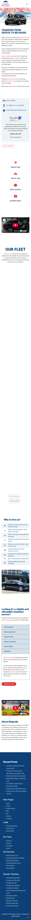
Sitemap (8, 816)
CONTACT (9, 818)
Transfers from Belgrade (13, 877)
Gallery (8, 848)
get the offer (14, 496)
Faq (7, 813)
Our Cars (8, 843)
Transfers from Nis (11, 883)
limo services (16, 58)
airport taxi (15, 167)
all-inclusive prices (12, 79)
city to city (15, 178)
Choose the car (10, 81)
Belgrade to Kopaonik (12, 905)
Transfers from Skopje (12, 888)
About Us (9, 840)
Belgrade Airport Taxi (12, 855)
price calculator (10, 657)
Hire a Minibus (10, 865)
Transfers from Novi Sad (13, 880)
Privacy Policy (10, 828)
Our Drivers (9, 845)
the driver (13, 86)
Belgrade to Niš (10, 898)
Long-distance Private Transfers (15, 858)
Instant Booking (10, 808)
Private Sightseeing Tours (13, 863)
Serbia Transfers (6, 56)
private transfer (24, 37)
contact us (13, 672)
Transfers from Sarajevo (13, 885)
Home (8, 803)
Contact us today (9, 684)
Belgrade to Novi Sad (12, 903)
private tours (15, 201)
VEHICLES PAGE (14, 501)
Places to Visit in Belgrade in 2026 (15, 788)
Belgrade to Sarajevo (12, 900)
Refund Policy (10, 831)
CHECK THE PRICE (8, 146)
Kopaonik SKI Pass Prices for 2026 (16, 776)
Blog (7, 811)
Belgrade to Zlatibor (11, 895)
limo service (15, 189)
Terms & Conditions (11, 826)
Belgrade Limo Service (12, 860)
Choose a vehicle (8, 254)
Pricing (8, 806)
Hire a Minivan (10, 868)
